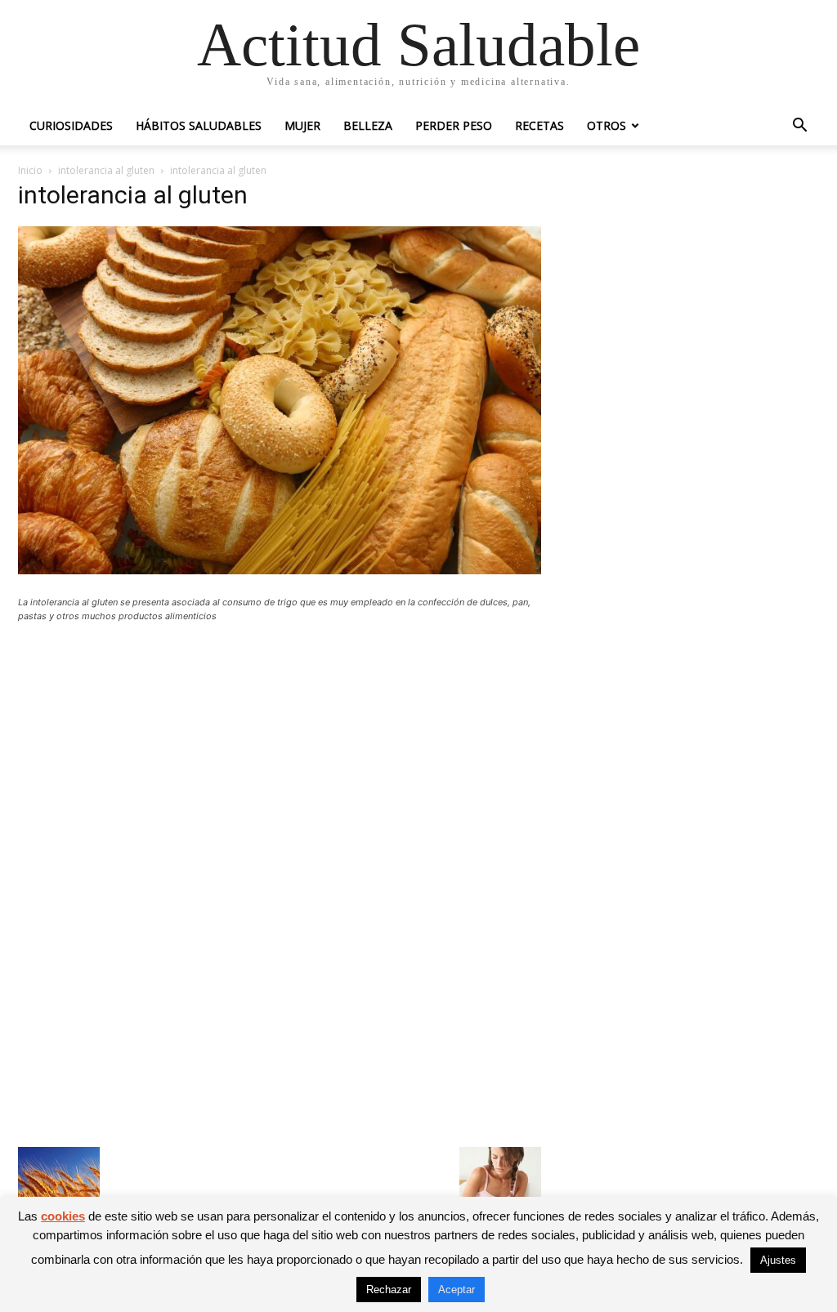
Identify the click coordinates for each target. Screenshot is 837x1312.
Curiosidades (71, 125)
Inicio (30, 170)
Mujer (302, 125)
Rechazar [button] (388, 1289)
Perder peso (453, 125)
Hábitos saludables (199, 125)
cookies (63, 1216)
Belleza (367, 125)
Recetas (539, 125)
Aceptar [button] (456, 1289)
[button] (799, 127)
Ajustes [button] (778, 1260)
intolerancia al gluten (106, 170)
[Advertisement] (279, 754)
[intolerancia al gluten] (279, 570)
